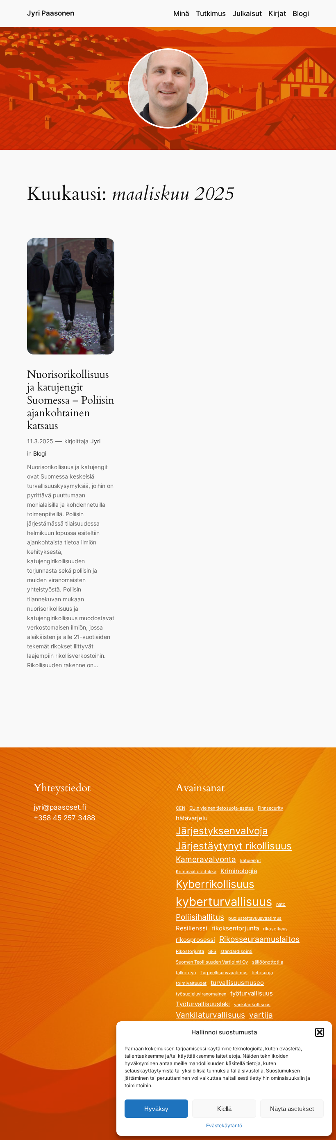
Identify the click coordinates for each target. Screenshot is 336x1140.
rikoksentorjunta (235, 928)
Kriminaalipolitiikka (196, 871)
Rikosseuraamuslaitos (259, 939)
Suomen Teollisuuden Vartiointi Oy (212, 962)
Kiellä (224, 1108)
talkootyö (186, 972)
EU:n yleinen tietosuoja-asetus (221, 808)
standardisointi (236, 951)
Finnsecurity (270, 808)
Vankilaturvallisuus (210, 1014)
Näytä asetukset (292, 1108)
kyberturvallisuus (224, 901)
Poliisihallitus (200, 916)
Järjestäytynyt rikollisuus (234, 846)
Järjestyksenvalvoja (222, 831)
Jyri (95, 441)
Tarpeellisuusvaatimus (223, 972)
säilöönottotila (267, 962)
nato (281, 904)
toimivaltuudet (191, 983)
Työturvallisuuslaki (203, 1004)
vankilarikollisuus (252, 1004)
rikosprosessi (195, 940)
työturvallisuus (251, 993)
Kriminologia (238, 871)
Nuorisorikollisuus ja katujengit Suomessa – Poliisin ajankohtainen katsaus (70, 400)
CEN (180, 808)
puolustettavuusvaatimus (255, 918)
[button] (320, 1032)
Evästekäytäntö (224, 1125)
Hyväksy (156, 1108)
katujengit (250, 860)
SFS (212, 951)
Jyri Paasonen (50, 13)
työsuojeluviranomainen (201, 994)
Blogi (39, 453)
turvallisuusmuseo (237, 982)
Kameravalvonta (206, 859)
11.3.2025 (40, 441)
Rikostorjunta (190, 951)
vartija (261, 1014)
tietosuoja (262, 972)
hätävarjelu (192, 818)
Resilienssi (191, 928)
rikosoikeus (275, 929)
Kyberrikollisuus (215, 884)
